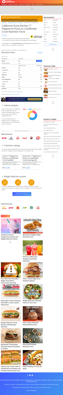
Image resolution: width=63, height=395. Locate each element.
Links (28, 390)
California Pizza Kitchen (16, 94)
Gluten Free (28, 4)
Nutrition (4, 20)
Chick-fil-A (46, 22)
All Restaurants (52, 44)
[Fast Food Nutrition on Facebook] (27, 375)
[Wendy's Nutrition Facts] (4, 138)
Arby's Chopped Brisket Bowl (49, 128)
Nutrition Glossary (29, 380)
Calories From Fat (6, 63)
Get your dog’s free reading (34, 99)
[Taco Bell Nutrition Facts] (11, 138)
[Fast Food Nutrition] (8, 1)
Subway (45, 39)
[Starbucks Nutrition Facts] (31, 208)
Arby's (45, 20)
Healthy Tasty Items (57, 380)
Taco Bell (55, 39)
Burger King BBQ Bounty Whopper (50, 143)
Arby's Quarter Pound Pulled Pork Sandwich (52, 136)
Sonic (45, 36)
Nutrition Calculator (13, 4)
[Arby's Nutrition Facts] (18, 138)
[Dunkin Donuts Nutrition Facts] (25, 138)
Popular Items (27, 20)
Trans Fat (4, 72)
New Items (21, 4)
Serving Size (4, 58)
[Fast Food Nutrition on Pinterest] (29, 375)
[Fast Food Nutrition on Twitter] (32, 375)
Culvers (45, 24)
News (33, 4)
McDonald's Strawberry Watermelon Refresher (51, 125)
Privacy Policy (33, 390)
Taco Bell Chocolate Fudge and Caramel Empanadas (52, 149)
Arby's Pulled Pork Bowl (48, 130)
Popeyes (45, 34)
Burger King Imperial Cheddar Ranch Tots (52, 141)
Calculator (10, 20)
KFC (44, 29)
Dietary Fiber (5, 81)
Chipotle (54, 22)
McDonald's (55, 29)
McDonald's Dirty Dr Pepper (49, 122)
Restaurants (4, 4)
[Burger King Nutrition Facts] (18, 208)
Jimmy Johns (55, 27)
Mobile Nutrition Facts (31, 381)
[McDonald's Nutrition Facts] (4, 208)
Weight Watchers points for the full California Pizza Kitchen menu (21, 194)
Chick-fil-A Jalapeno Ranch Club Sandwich (52, 145)
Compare (40, 52)
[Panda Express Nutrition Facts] (31, 138)
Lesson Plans (39, 4)
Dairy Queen (55, 24)
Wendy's (45, 41)
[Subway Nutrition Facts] (25, 208)
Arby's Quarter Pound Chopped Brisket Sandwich (51, 133)
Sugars (3, 84)
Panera (54, 32)
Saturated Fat (5, 70)
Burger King (55, 20)
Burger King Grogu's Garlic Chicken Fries (52, 138)
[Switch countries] (44, 4)
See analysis (39, 61)
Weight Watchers (18, 20)
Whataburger (55, 41)
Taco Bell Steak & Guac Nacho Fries (51, 151)
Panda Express (46, 32)
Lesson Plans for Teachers (40, 380)
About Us (49, 380)
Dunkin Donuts (47, 27)
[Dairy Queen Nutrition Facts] (38, 138)
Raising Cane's (56, 34)
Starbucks (55, 36)
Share (4, 35)
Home (1, 380)
